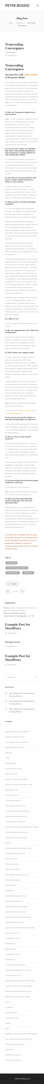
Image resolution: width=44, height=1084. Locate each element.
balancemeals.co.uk (13, 769)
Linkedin (27, 410)
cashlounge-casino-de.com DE (17, 811)
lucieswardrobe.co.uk (14, 901)
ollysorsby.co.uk (12, 954)
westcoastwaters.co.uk (14, 1044)
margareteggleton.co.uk (15, 912)
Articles (8, 753)
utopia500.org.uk (12, 1018)
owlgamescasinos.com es (15, 965)
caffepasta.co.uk (12, 795)
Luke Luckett (31, 74)
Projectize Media (12, 573)
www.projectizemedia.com (13, 413)
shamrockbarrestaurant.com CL (18, 991)
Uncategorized (11, 1013)
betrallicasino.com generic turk (18, 785)
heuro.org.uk (10, 885)
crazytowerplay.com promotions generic (22, 827)
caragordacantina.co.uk (15, 806)
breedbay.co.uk (11, 790)
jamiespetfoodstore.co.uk (15, 896)
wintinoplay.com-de (13, 1060)
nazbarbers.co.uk (12, 938)
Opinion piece (10, 960)
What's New (9, 1050)
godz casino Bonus (12, 869)
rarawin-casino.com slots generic (19, 986)
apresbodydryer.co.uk (14, 747)
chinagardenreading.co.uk (16, 816)
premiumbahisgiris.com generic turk (20, 981)
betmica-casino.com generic (16, 779)
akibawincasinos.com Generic (17, 732)
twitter (21, 410)
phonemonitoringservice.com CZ (18, 970)
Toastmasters (28, 573)
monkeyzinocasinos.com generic (18, 917)
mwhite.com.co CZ (12, 933)
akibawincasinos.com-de (15, 737)
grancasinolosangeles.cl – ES (17, 875)
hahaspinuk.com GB (12, 880)
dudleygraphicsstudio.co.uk (16, 832)
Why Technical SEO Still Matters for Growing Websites (22, 695)
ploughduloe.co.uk (13, 975)
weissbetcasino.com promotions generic (21, 1034)
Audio (7, 758)
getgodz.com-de (11, 864)
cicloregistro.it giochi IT (15, 822)
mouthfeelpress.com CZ (14, 922)
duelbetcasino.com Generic (16, 838)
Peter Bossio (11, 52)
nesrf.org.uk (10, 944)
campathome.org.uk (13, 800)
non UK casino (10, 949)
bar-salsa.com (11, 774)
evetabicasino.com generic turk (18, 848)
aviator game (10, 763)
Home (11, 23)
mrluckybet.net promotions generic (20, 928)
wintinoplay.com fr (13, 1055)
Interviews (19, 23)
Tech (7, 1002)
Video (7, 1028)
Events (8, 843)
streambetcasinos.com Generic (17, 997)
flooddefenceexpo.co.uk (15, 853)
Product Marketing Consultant (17, 568)
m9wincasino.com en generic (16, 906)
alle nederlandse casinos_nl (17, 742)
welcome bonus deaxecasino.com (18, 1039)
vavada (8, 1023)
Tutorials (9, 1007)
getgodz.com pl (11, 859)
